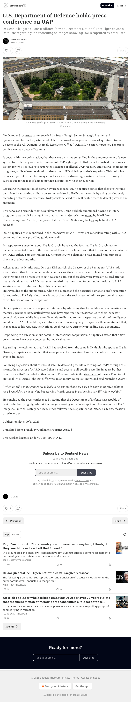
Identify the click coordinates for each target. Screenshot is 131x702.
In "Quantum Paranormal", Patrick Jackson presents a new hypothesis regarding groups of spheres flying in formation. (56, 608)
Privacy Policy (91, 483)
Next (117, 521)
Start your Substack (56, 686)
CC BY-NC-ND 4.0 (50, 438)
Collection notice (90, 677)
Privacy (66, 677)
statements (91, 374)
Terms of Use (82, 480)
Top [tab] (7, 534)
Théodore (22, 614)
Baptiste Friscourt (21, 560)
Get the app (82, 686)
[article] (65, 554)
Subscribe (107, 5)
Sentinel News (19, 39)
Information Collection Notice (64, 483)
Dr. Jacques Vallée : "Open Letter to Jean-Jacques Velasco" (46, 573)
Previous (15, 521)
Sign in (121, 5)
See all (9, 626)
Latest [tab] (15, 534)
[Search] (124, 534)
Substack (48, 694)
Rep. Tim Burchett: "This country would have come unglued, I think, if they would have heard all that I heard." (55, 546)
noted (88, 215)
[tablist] (12, 534)
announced (90, 211)
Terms (75, 677)
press (28, 135)
